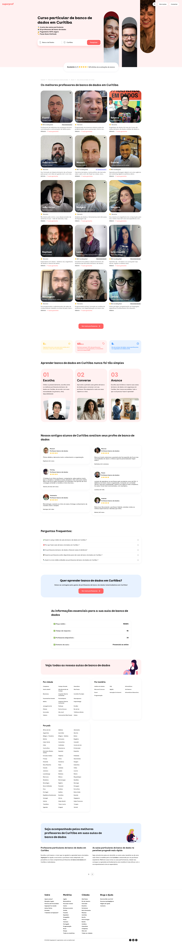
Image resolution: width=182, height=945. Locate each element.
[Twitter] (133, 940)
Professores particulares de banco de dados (58, 79)
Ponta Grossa (62, 709)
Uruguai (60, 807)
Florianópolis (62, 698)
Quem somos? (49, 899)
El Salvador (77, 748)
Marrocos (46, 777)
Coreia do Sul (78, 745)
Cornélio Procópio (79, 694)
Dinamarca (61, 748)
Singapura (77, 798)
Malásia (60, 774)
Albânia (60, 730)
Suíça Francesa (78, 801)
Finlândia (76, 755)
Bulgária (76, 739)
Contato (103, 906)
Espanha (76, 751)
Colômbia (61, 745)
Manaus (84, 912)
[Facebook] (130, 940)
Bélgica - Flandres (48, 736)
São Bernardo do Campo (63, 690)
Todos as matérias (69, 933)
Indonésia (76, 764)
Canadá (76, 742)
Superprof (43, 79)
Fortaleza (85, 908)
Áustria (76, 733)
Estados (47, 910)
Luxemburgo (46, 774)
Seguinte (92, 874)
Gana (60, 758)
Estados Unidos (47, 755)
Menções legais (49, 901)
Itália (75, 768)
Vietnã (76, 807)
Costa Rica (46, 748)
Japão (60, 771)
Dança (65, 931)
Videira (45, 715)
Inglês (65, 899)
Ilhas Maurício (47, 764)
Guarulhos (77, 686)
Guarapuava (77, 698)
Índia (59, 764)
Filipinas (60, 755)
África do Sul (46, 730)
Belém (84, 921)
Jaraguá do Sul (47, 706)
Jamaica (45, 771)
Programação (98, 695)
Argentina (46, 733)
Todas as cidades (87, 933)
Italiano (65, 921)
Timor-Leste (62, 804)
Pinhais (45, 709)
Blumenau (46, 694)
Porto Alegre (85, 919)
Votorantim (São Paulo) (65, 715)
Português (66, 924)
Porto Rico (77, 789)
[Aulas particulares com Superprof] (8, 4)
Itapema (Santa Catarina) (63, 702)
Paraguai (76, 786)
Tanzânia (46, 804)
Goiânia (84, 924)
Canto (65, 906)
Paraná (72, 79)
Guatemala (77, 758)
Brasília (84, 906)
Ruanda (76, 795)
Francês (65, 912)
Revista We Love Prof (106, 899)
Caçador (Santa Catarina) (63, 694)
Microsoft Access (99, 689)
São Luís (84, 931)
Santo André (46, 689)
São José (61, 712)
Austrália (61, 733)
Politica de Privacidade (52, 903)
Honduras (61, 761)
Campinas (46, 686)
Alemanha (77, 730)
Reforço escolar (68, 908)
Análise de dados (99, 686)
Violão (65, 910)
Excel (96, 692)
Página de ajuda (105, 903)
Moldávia (46, 780)
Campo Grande (62, 686)
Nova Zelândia (47, 786)
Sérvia (60, 798)
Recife (84, 917)
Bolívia (45, 739)
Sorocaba (46, 712)
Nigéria (60, 783)
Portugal (45, 792)
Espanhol (66, 915)
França (45, 758)
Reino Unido (77, 792)
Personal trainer (68, 903)
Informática (128, 686)
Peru (44, 789)
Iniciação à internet (115, 692)
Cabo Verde (46, 742)
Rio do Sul (76, 709)
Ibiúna (45, 701)
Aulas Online (48, 908)
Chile (44, 745)
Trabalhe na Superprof (51, 912)
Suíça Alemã (62, 801)
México (60, 777)
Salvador (84, 903)
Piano (64, 919)
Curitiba (84, 915)
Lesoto (76, 771)
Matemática (67, 901)
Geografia (66, 917)
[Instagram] (136, 940)
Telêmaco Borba (79, 712)
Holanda (45, 761)
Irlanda (45, 768)
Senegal (45, 798)
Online (75, 715)
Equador (60, 751)
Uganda (45, 807)
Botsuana (61, 739)
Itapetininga (77, 701)
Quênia (60, 792)
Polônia (60, 789)
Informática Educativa (132, 692)
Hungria (76, 761)
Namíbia (76, 780)
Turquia (76, 804)
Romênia (60, 795)
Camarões (61, 742)
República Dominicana (49, 795)
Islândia (60, 768)
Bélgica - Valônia (63, 736)
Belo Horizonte (86, 910)
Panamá (60, 786)
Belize (75, 736)
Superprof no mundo (50, 906)
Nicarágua (46, 783)
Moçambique (77, 777)
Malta (75, 774)
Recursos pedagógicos (107, 901)
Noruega (76, 783)
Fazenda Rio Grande (49, 698)
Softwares (128, 689)
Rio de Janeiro (86, 901)
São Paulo (77, 689)
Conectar (174, 4)
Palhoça (60, 706)
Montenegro (62, 780)
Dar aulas (162, 4)
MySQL (112, 689)
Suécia (45, 801)
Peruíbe (76, 706)
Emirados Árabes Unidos (48, 752)
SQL (111, 686)
